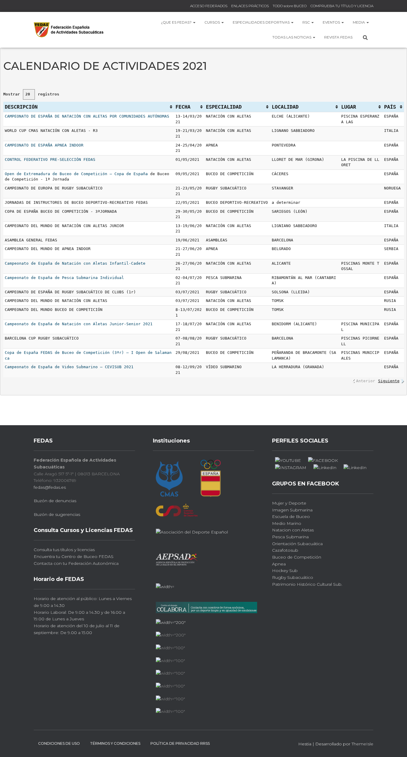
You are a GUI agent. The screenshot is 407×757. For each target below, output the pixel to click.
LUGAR (348, 107)
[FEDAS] (68, 29)
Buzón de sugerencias (57, 514)
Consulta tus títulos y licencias (64, 549)
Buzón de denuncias (55, 500)
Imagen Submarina (292, 510)
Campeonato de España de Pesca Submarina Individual (64, 277)
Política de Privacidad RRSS (180, 743)
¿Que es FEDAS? (176, 22)
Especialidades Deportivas (262, 22)
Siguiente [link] (389, 381)
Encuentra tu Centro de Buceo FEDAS (74, 556)
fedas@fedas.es (50, 487)
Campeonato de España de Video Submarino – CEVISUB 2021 (69, 367)
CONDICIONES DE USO (59, 743)
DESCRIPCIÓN (21, 107)
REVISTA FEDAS (338, 37)
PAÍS (390, 107)
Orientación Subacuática (297, 543)
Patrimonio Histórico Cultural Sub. (307, 584)
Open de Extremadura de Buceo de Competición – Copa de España (76, 174)
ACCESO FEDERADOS (208, 6)
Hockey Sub (285, 570)
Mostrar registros (31, 94)
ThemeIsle (362, 744)
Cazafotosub (285, 550)
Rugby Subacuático (292, 577)
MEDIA (359, 22)
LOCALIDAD (285, 107)
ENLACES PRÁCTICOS (250, 6)
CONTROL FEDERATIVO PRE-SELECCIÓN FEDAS (50, 159)
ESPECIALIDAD (224, 107)
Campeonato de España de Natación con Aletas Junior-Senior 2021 (79, 324)
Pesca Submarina (290, 536)
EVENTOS (332, 22)
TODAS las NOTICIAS (292, 37)
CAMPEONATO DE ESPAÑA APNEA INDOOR (44, 145)
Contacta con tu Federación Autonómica (76, 563)
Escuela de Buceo (291, 516)
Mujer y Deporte (289, 503)
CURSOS (212, 22)
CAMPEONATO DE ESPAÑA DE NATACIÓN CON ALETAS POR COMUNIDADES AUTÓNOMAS (87, 116)
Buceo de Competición (296, 557)
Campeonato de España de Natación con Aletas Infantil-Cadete (75, 263)
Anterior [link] (365, 381)
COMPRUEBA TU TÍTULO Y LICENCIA (341, 6)
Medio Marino (286, 523)
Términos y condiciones (115, 743)
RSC (306, 22)
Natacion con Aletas (293, 530)
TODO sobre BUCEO (290, 6)
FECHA (182, 107)
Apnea (279, 564)
